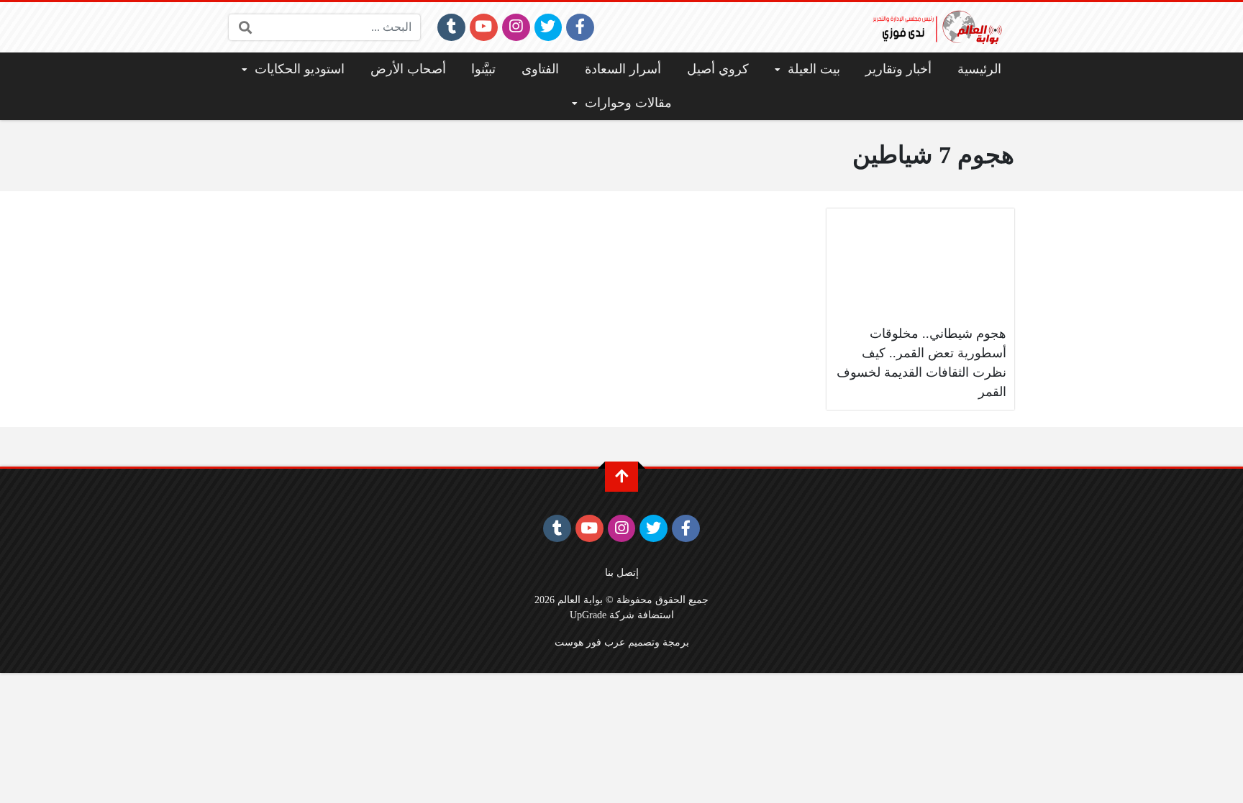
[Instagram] (516, 27)
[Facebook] (580, 27)
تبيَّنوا (483, 69)
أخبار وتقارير (898, 69)
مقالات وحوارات (628, 103)
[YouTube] (484, 27)
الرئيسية (979, 69)
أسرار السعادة (623, 69)
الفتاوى (540, 69)
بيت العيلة (814, 69)
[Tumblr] (451, 27)
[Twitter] (548, 27)
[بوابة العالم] (942, 27)
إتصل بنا (622, 572)
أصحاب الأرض (408, 69)
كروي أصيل (718, 69)
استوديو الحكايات (300, 69)
